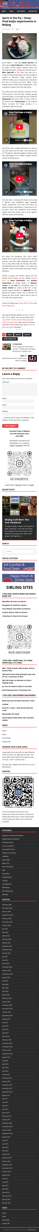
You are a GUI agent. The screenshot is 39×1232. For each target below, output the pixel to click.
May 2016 (5, 1147)
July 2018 (5, 1061)
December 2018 (7, 1043)
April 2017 (5, 1109)
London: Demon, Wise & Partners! (15, 612)
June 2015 (5, 1182)
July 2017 (5, 1099)
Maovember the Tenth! (10, 714)
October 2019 (6, 1012)
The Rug (4, 881)
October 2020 (6, 970)
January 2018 (6, 1081)
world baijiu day (10, 339)
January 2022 (6, 943)
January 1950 (6, 1203)
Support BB (32, 11)
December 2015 (7, 1165)
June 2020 (5, 984)
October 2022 (6, 925)
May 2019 (5, 1029)
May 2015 (5, 1185)
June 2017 (5, 1102)
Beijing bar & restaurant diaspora (12, 835)
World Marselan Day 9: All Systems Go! (16, 690)
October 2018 (6, 1050)
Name (4, 398)
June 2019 (5, 1026)
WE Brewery (6, 887)
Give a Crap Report (8, 846)
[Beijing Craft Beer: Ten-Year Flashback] (19, 506)
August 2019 (6, 1019)
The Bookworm (7, 877)
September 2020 (7, 974)
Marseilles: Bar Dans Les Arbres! (14, 601)
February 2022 (6, 939)
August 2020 (6, 977)
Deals (12, 11)
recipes (27, 335)
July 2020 (5, 981)
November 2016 (7, 1127)
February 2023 (6, 918)
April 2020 (5, 991)
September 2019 (7, 1015)
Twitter (8, 317)
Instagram (31, 315)
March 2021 (6, 963)
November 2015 (7, 1168)
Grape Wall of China (26, 303)
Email (4, 405)
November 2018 (7, 1047)
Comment (5, 382)
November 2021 (7, 950)
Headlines (5, 856)
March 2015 (6, 1192)
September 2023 (7, 915)
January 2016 (6, 1161)
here (17, 817)
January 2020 (6, 1002)
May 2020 (5, 988)
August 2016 (6, 1137)
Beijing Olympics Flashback (10, 839)
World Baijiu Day (8, 306)
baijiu (10, 335)
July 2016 (5, 1140)
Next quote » (6, 767)
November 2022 (7, 922)
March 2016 (6, 1154)
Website (5, 411)
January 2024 (6, 911)
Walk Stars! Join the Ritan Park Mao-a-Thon (18, 701)
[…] (21, 536)
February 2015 (6, 1196)
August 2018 (6, 1057)
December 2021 (7, 946)
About (4, 11)
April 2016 (5, 1151)
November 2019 (7, 1009)
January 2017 (6, 1120)
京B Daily (5, 894)
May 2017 (5, 1106)
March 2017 (6, 1113)
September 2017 (7, 1092)
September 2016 (7, 1133)
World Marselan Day (9, 322)
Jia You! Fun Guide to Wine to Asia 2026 (17, 686)
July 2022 (5, 929)
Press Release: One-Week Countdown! (16, 609)
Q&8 (3, 870)
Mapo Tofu (5, 863)
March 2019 (6, 1036)
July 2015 (5, 1179)
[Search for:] (19, 551)
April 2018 (5, 1071)
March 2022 (6, 936)
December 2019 (7, 1005)
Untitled (5, 704)
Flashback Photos (8, 842)
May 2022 (5, 932)
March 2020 (6, 995)
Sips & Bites (21, 11)
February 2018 (6, 1078)
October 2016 (6, 1130)
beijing (18, 335)
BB (19, 29)
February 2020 (6, 998)
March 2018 (6, 1074)
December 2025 (7, 908)
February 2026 (6, 905)
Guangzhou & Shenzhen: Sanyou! (14, 605)
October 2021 (6, 953)
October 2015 (6, 1172)
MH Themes (32, 1230)
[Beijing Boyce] (19, 8)
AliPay (4, 327)
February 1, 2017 (9, 29)
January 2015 (6, 1199)
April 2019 (5, 1033)
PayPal (11, 327)
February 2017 (6, 1116)
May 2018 (5, 1068)
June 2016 (5, 1144)
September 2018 (7, 1054)
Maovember (30, 695)
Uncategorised (6, 884)
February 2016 (6, 1158)
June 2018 (5, 1064)
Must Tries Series (7, 867)
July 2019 (5, 1022)
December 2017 (7, 1085)
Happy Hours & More (9, 853)
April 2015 (5, 1189)
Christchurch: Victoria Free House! (15, 616)
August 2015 (6, 1175)
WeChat (32, 325)
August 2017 (6, 1095)
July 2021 (5, 957)
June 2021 (5, 960)
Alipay (24, 485)
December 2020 (7, 967)
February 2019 (6, 1040)
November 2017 (7, 1088)
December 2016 (7, 1123)
